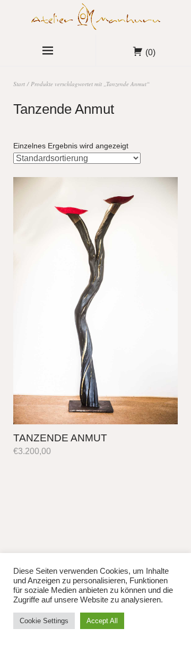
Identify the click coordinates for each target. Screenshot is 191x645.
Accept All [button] (102, 621)
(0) (150, 52)
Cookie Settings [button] (44, 621)
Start (19, 84)
